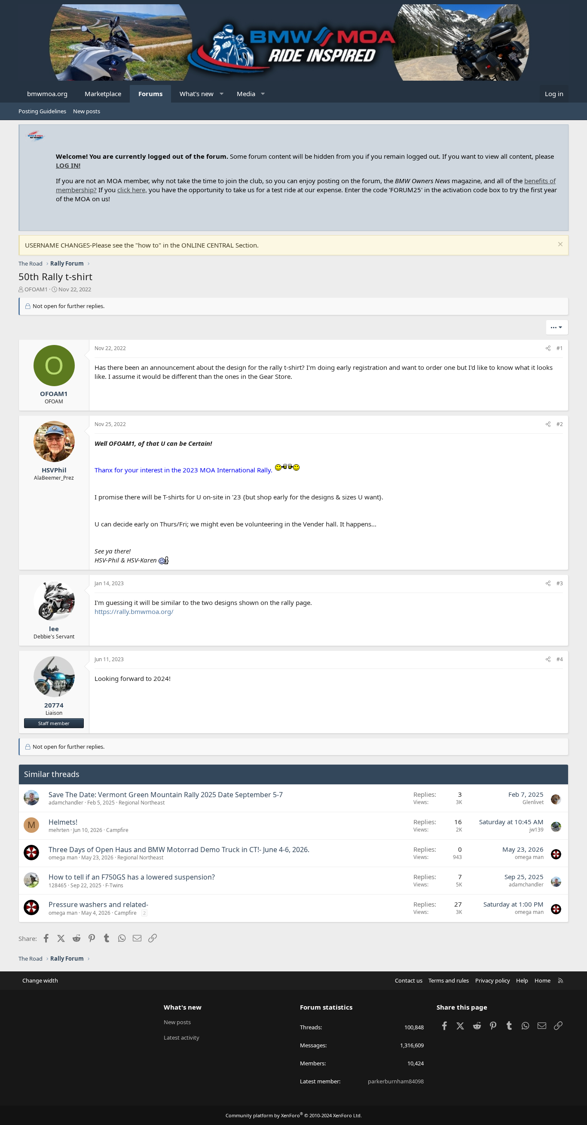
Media (246, 93)
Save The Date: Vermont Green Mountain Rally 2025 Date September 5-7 (166, 794)
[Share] (548, 349)
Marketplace (103, 93)
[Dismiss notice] (559, 245)
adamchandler (66, 802)
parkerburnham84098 (396, 1081)
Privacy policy (492, 980)
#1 (559, 348)
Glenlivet (533, 802)
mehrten (59, 830)
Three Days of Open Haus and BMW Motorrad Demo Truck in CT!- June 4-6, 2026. (179, 849)
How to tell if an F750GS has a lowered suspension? (132, 877)
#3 (559, 583)
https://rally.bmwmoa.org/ (134, 611)
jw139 (536, 829)
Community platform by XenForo (294, 1115)
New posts (86, 111)
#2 (559, 424)
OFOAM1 (36, 289)
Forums (150, 93)
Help (522, 980)
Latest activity (181, 1037)
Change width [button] (40, 980)
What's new (197, 93)
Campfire (117, 830)
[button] (221, 94)
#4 (559, 659)
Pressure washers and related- (98, 904)
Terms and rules (448, 980)
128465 (58, 885)
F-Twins (114, 885)
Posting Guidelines (42, 111)
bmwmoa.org (47, 93)
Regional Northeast (142, 802)
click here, (132, 189)
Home (542, 980)
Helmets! (63, 822)
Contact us (408, 980)
